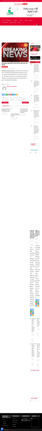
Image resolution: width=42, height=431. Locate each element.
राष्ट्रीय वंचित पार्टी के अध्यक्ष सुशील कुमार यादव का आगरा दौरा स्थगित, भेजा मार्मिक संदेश (5, 102)
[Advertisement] (21, 35)
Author (3, 84)
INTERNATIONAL (8, 20)
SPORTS (19, 22)
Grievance (14, 426)
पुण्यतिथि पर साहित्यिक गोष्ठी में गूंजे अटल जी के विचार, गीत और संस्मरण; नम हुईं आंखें (37, 233)
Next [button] (39, 404)
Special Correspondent (11, 68)
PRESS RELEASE (4, 66)
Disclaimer (14, 424)
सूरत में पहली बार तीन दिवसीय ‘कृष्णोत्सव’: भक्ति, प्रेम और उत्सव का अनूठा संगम (38, 322)
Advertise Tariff (15, 420)
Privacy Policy (15, 422)
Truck (16, 100)
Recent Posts (7, 84)
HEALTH (26, 20)
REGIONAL (15, 20)
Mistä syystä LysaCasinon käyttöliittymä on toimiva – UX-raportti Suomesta (6, 110)
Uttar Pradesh (20, 100)
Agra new (20, 97)
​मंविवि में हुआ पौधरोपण (25, 102)
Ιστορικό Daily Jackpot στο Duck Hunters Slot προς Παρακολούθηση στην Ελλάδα (24, 111)
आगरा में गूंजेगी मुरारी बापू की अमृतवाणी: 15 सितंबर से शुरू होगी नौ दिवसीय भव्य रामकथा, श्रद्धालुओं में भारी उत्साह (36, 84)
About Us (4, 421)
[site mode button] (38, 24)
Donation (14, 418)
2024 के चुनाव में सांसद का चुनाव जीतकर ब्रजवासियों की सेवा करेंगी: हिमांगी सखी (15, 115)
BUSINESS (31, 20)
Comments (38, 62)
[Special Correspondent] (4, 88)
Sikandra (12, 100)
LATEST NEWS (32, 62)
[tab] (32, 62)
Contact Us (4, 423)
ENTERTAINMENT (5, 22)
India (3, 100)
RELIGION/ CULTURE (13, 22)
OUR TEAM (4, 425)
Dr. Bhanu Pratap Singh (36, 78)
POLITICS (21, 20)
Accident (7, 97)
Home (3, 20)
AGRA (11, 97)
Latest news (7, 100)
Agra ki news (15, 97)
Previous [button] (31, 404)
